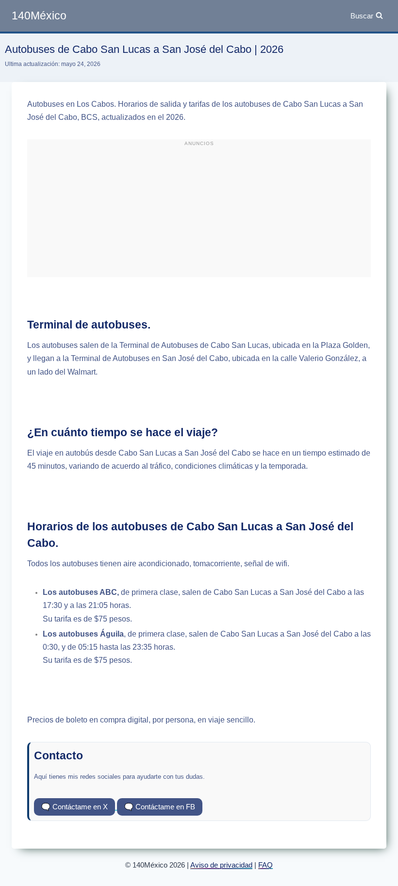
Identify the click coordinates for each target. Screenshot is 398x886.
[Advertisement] (199, 212)
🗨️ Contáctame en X (74, 807)
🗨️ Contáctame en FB (159, 807)
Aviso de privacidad (221, 865)
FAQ (265, 865)
